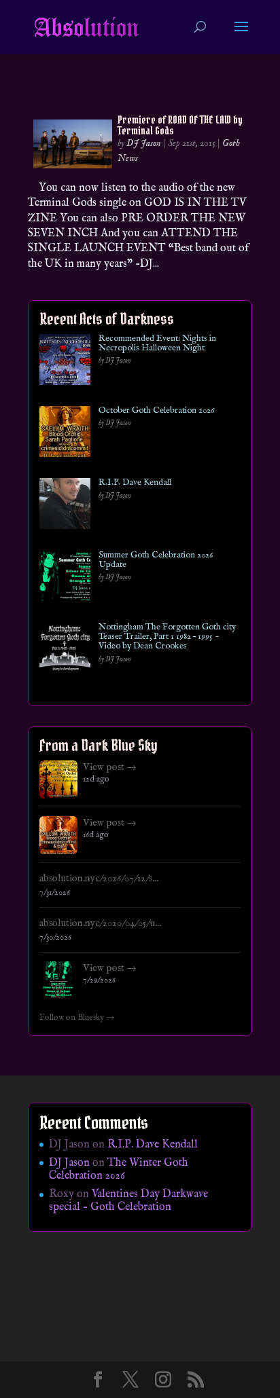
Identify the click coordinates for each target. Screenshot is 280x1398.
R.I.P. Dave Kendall (135, 483)
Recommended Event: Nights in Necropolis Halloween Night (157, 344)
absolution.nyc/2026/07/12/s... (98, 878)
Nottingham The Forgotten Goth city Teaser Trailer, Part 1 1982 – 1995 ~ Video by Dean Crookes (167, 637)
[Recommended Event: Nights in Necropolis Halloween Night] (64, 362)
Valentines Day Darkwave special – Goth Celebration (128, 1201)
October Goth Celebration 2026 (156, 411)
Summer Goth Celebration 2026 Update (156, 560)
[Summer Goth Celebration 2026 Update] (64, 579)
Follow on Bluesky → (77, 1017)
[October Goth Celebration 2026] (64, 434)
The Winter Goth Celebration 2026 (118, 1169)
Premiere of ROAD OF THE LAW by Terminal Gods (180, 125)
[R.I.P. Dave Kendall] (64, 506)
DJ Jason (143, 143)
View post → (110, 767)
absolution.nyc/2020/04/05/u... (100, 923)
